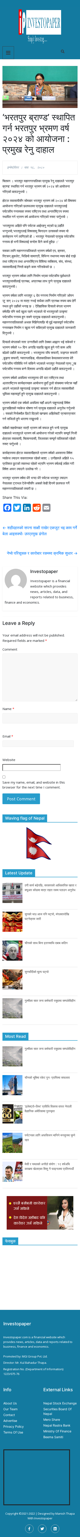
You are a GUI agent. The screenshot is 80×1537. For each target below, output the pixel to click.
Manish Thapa (65, 1514)
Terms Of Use (13, 1432)
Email (7, 736)
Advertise (10, 1421)
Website (8, 759)
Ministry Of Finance (57, 1431)
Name (8, 708)
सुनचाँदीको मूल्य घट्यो (37, 972)
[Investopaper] (40, 26)
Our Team (10, 1409)
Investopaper (43, 1518)
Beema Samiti (53, 1437)
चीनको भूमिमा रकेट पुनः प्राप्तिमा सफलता (47, 1077)
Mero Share (51, 1419)
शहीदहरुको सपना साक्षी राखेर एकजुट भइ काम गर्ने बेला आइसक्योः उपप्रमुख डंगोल (39, 530)
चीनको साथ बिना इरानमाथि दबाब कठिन (46, 943)
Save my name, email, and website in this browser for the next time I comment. (33, 785)
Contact (9, 1415)
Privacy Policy (13, 1426)
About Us (10, 1403)
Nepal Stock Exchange (60, 1403)
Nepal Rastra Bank (56, 1425)
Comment (9, 649)
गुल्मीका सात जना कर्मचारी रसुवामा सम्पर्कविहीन (50, 1000)
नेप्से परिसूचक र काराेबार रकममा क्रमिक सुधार (42, 553)
